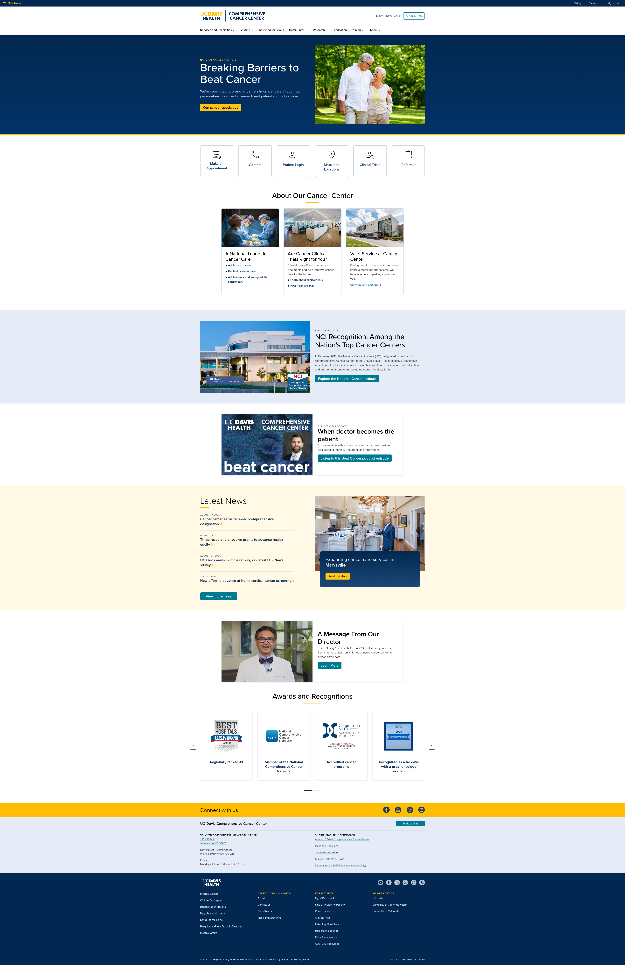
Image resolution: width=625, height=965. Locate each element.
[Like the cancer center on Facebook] (386, 810)
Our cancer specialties (220, 107)
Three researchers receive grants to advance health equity (241, 542)
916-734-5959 (208, 854)
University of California (386, 911)
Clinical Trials (322, 918)
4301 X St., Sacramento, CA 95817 (407, 959)
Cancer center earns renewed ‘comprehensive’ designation (237, 521)
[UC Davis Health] (211, 883)
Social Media (265, 911)
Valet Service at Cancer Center (374, 256)
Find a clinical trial (302, 286)
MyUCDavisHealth (387, 16)
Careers (593, 3)
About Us (263, 898)
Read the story (337, 576)
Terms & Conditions (255, 959)
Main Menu (12, 3)
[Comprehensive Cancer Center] (232, 15)
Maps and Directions (326, 846)
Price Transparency (326, 937)
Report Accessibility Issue (295, 959)
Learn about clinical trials (306, 280)
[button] (193, 746)
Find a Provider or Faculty (330, 905)
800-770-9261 (227, 854)
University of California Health (390, 905)
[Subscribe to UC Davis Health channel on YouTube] (398, 810)
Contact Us (264, 905)
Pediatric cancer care (242, 271)
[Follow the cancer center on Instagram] (410, 810)
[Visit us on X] (404, 882)
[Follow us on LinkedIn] (421, 810)
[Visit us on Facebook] (387, 882)
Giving (577, 3)
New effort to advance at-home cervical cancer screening (246, 580)
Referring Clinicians (271, 30)
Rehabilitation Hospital (213, 907)
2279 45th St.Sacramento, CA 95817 (213, 841)
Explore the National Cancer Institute (347, 378)
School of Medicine (211, 920)
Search (614, 3)
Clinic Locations (324, 911)
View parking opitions (366, 285)
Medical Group (208, 933)
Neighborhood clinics (212, 913)
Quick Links (416, 16)
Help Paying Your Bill (327, 931)
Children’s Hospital (211, 900)
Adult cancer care (239, 265)
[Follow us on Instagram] (412, 882)
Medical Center (209, 894)
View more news (219, 596)
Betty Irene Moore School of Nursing (221, 926)
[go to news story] (370, 533)
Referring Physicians (327, 924)
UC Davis (378, 898)
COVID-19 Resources (327, 944)
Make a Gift (410, 823)
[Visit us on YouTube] (380, 882)
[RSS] (421, 882)
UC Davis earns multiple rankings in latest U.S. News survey (241, 562)
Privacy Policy (273, 959)
